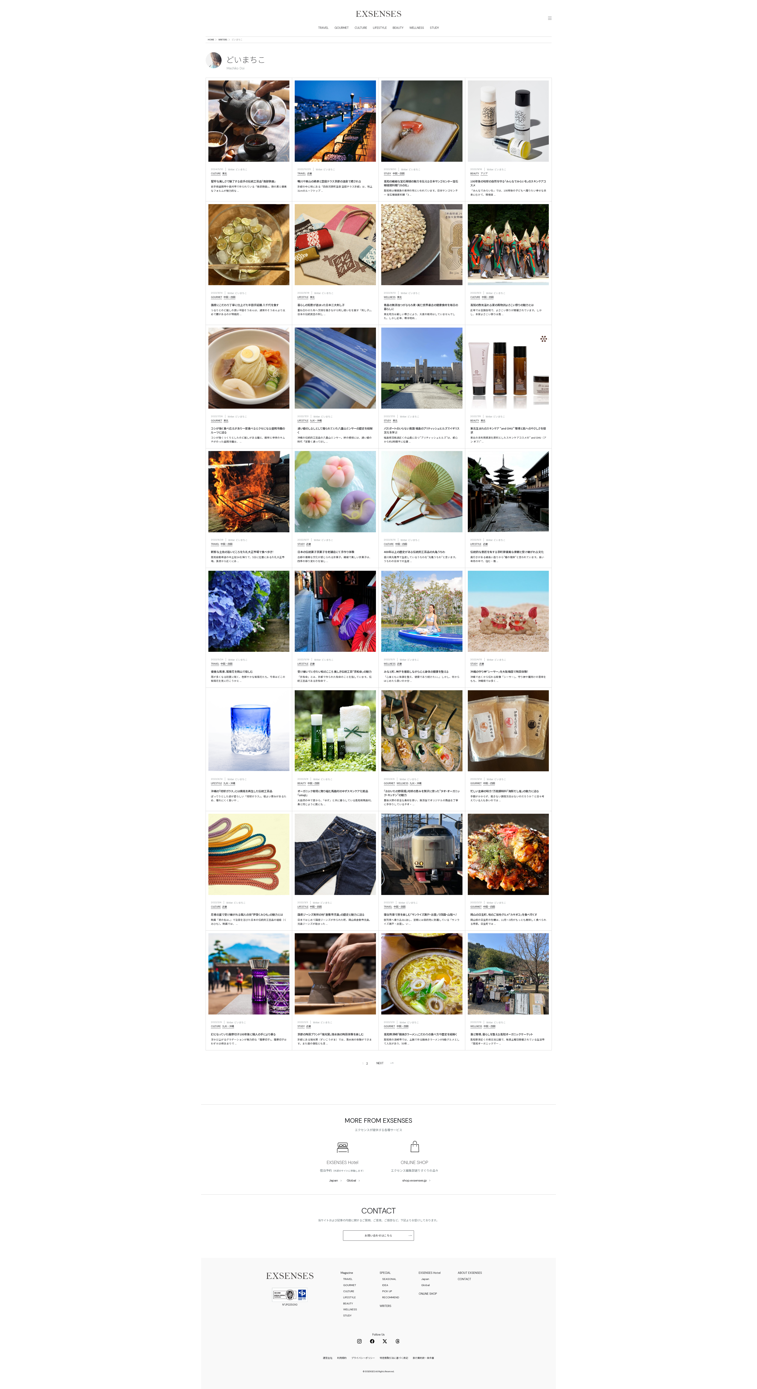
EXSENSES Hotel (342, 1162)
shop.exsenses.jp (414, 1180)
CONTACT (464, 1279)
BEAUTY (398, 28)
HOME (211, 39)
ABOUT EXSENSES (470, 1273)
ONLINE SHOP (414, 1162)
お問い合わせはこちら (378, 1235)
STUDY (434, 28)
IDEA (385, 1285)
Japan (333, 1180)
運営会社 (327, 1357)
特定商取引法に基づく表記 (394, 1357)
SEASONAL (389, 1279)
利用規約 (342, 1357)
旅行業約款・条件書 (423, 1357)
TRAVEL (323, 28)
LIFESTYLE (380, 28)
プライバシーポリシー (363, 1357)
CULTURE (361, 28)
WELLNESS (416, 28)
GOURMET (342, 28)
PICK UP (387, 1291)
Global (351, 1180)
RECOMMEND (390, 1297)
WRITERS (222, 39)
